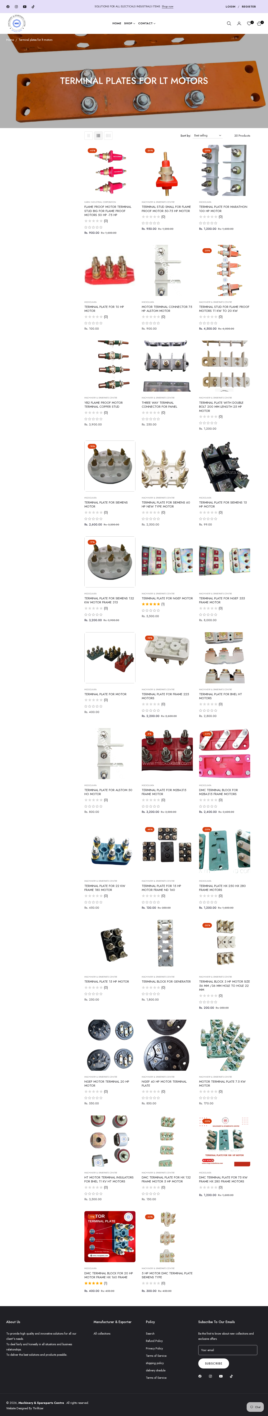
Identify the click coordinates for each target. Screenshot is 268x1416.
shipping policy (155, 1363)
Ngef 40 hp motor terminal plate (164, 1084)
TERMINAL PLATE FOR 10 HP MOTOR (104, 309)
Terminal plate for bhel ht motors (220, 696)
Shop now (167, 6)
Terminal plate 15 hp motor (106, 982)
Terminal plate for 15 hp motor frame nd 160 (161, 888)
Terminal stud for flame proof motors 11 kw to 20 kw (224, 309)
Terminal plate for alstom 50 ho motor (108, 792)
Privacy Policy (154, 1348)
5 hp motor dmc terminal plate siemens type (167, 1275)
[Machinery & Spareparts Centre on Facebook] (201, 1376)
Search (150, 1333)
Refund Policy (154, 1341)
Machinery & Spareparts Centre (158, 202)
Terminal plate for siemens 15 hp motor (223, 505)
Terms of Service (156, 1356)
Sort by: (185, 136)
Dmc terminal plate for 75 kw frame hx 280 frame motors (223, 1180)
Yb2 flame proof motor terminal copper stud (103, 405)
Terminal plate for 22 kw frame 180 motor (104, 888)
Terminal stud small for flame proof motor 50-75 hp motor (166, 209)
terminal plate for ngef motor (167, 598)
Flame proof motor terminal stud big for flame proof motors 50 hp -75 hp (107, 211)
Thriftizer (38, 1408)
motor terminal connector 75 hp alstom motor (167, 309)
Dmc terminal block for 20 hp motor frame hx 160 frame (108, 1275)
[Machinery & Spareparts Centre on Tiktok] (232, 1376)
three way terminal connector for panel (159, 405)
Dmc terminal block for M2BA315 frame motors (218, 792)
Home (10, 40)
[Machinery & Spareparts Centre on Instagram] (211, 1376)
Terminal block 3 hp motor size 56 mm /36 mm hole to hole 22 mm (224, 986)
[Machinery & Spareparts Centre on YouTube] (222, 1376)
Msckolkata (205, 202)
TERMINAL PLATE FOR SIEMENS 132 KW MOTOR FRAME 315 (109, 600)
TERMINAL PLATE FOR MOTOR (105, 694)
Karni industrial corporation (100, 202)
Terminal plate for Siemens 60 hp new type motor (166, 505)
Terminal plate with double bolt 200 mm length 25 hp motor (221, 407)
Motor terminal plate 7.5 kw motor (222, 1084)
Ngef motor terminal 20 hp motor (106, 1084)
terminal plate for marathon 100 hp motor (223, 209)
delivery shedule (155, 1370)
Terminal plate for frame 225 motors (165, 696)
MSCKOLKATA (90, 497)
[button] (229, 23)
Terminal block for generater (166, 982)
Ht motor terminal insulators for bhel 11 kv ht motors (109, 1180)
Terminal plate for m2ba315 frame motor (164, 792)
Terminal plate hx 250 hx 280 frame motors (222, 888)
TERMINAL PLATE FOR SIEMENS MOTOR (106, 505)
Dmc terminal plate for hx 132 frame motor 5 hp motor (166, 1180)
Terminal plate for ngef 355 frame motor (222, 600)
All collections (102, 1333)
